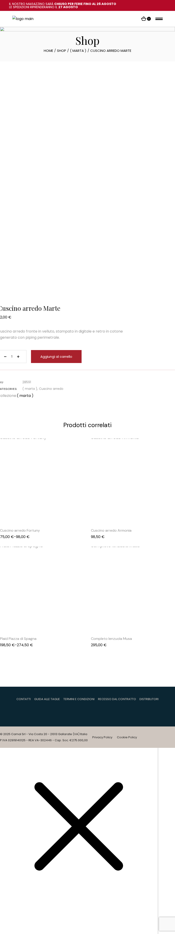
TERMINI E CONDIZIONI (79, 699)
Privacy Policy (102, 737)
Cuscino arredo (51, 388)
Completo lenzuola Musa (111, 638)
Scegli (48, 512)
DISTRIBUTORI (149, 699)
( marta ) (29, 388)
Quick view (36, 512)
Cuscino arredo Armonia (111, 530)
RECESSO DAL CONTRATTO (117, 699)
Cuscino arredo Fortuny (20, 530)
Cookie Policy (127, 737)
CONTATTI (23, 699)
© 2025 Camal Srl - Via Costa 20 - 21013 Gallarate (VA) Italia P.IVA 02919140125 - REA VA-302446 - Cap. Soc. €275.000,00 (44, 737)
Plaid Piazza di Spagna (18, 638)
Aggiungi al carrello (56, 356)
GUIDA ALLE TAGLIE (47, 699)
